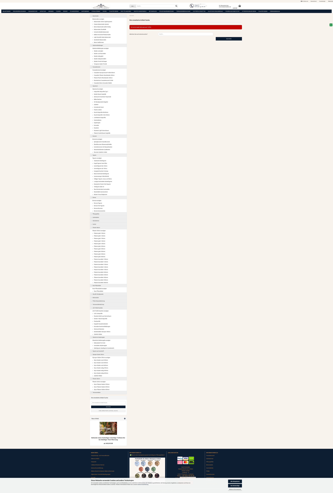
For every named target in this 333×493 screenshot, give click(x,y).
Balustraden (6, 11)
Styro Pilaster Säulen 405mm (101, 389)
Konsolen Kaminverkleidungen (102, 326)
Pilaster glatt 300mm (99, 251)
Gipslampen (97, 122)
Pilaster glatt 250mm (99, 249)
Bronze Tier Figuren (99, 205)
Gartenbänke (85, 11)
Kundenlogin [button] (322, 1)
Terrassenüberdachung (183, 11)
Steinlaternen (96, 11)
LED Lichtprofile (98, 313)
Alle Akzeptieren (235, 481)
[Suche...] (176, 6)
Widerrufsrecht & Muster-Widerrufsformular (102, 471)
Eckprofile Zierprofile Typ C (101, 91)
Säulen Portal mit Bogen (100, 61)
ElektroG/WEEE (95, 458)
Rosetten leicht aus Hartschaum (102, 316)
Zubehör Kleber (98, 334)
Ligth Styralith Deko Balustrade (102, 37)
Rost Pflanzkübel (126, 11)
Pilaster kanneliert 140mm (101, 267)
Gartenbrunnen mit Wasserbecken (103, 147)
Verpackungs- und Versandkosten (100, 455)
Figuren (58, 11)
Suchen (228, 38)
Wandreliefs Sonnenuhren (101, 192)
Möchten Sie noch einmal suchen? (138, 34)
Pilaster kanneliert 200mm (101, 272)
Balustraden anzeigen (98, 19)
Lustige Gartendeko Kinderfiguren (103, 181)
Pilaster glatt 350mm (99, 254)
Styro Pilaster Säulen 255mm (101, 384)
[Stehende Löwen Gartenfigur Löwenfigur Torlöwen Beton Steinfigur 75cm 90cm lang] (108, 428)
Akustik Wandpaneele (140, 11)
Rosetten (96, 128)
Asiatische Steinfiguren (100, 160)
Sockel (105, 11)
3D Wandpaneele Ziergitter (101, 102)
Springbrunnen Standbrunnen (102, 141)
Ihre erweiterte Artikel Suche (108, 410)
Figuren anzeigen (97, 158)
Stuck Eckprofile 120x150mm (102, 115)
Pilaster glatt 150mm (99, 243)
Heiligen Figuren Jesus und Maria (103, 179)
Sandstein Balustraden (100, 40)
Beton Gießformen (99, 42)
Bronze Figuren (98, 203)
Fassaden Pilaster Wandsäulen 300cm (104, 75)
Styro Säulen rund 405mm (101, 365)
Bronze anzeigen (96, 200)
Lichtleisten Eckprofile (100, 117)
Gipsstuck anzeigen (97, 89)
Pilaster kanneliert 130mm (101, 264)
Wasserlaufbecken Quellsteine (102, 149)
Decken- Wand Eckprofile (100, 318)
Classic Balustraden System (101, 24)
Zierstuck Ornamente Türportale (102, 96)
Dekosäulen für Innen (99, 343)
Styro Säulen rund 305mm (101, 362)
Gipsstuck (43, 11)
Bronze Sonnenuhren (99, 211)
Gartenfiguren (210, 477)
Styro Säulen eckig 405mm (101, 373)
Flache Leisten (98, 109)
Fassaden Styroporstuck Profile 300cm (104, 72)
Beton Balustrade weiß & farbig (102, 27)
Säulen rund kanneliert (100, 53)
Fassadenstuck (32, 11)
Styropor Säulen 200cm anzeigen (101, 357)
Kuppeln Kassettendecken (101, 324)
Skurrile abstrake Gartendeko (102, 189)
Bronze (65, 11)
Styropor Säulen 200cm (249, 11)
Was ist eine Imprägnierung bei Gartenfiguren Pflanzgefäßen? (148, 455)
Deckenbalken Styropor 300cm (102, 331)
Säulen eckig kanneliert (100, 58)
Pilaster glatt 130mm (99, 238)
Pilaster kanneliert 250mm (101, 274)
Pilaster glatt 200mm (99, 246)
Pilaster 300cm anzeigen (99, 230)
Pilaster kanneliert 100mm (101, 259)
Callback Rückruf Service (97, 465)
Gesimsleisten (97, 120)
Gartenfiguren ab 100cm (100, 168)
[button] (313, 1)
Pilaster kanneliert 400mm (101, 282)
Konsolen (96, 125)
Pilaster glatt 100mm (99, 233)
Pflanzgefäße (74, 11)
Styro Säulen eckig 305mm (101, 370)
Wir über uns (305, 1)
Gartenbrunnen (210, 474)
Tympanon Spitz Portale (100, 64)
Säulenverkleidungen (19, 11)
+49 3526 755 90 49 (188, 476)
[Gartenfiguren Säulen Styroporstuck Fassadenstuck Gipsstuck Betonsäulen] (109, 6)
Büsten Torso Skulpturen (100, 194)
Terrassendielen (275, 11)
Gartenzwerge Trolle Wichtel (101, 176)
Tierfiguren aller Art (99, 186)
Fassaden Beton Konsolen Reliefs (103, 83)
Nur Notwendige (235, 485)
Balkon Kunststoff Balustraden (102, 34)
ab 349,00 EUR (108, 443)
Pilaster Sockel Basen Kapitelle (102, 133)
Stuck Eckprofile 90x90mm (101, 112)
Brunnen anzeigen (97, 139)
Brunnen (51, 11)
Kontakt (93, 477)
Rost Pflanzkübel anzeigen (99, 288)
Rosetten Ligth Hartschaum (101, 130)
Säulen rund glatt (98, 51)
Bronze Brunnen (98, 208)
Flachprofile (97, 321)
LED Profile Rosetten (199, 11)
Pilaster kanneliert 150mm (101, 269)
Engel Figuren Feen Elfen (100, 163)
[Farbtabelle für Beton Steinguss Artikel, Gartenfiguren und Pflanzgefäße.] (147, 471)
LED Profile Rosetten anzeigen (100, 311)
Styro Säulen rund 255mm (101, 360)
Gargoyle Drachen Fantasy (101, 171)
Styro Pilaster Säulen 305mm (101, 387)
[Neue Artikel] (124, 419)
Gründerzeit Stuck (99, 107)
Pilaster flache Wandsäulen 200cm (103, 78)
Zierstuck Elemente (99, 329)
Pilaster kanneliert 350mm (101, 280)
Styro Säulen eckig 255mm (101, 368)
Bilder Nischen (98, 99)
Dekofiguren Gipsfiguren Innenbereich (104, 348)
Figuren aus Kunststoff (232, 11)
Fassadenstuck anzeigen (99, 70)
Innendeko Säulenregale (100, 345)
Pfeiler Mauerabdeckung (166, 11)
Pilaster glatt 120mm (99, 236)
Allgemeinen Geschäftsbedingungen (100, 474)
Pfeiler (208, 471)
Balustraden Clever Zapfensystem (103, 21)
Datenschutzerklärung (142, 484)
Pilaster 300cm (113, 11)
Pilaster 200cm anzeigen (99, 381)
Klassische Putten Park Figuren (102, 184)
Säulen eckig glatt (98, 56)
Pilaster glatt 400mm (99, 256)
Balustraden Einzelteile (100, 29)
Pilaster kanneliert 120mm (101, 262)
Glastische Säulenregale (215, 11)
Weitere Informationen (235, 489)
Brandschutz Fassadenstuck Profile (103, 80)
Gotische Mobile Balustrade (101, 32)
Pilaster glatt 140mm (99, 241)
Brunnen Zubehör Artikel (100, 152)
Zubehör (96, 104)
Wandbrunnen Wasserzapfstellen (103, 144)
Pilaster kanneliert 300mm (101, 277)
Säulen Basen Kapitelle (100, 94)
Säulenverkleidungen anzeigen (100, 48)
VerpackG (93, 461)
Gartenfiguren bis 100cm (100, 166)
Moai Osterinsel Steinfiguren (101, 173)
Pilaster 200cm (263, 11)
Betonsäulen (153, 11)
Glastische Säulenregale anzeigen (101, 340)
